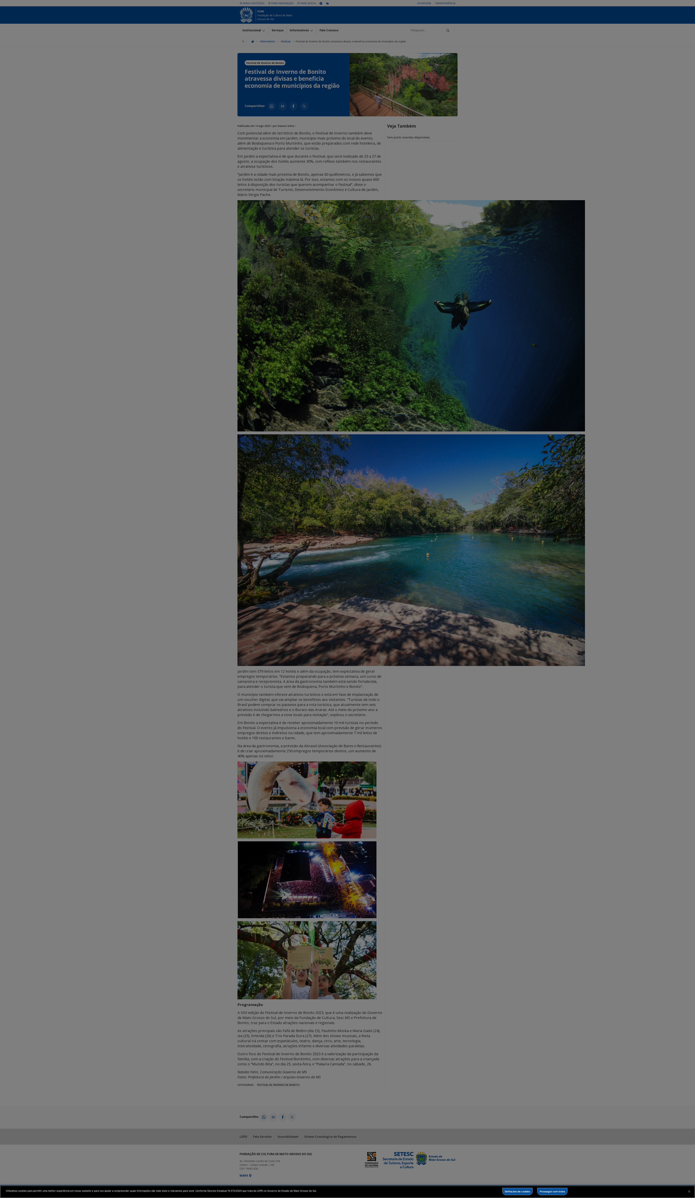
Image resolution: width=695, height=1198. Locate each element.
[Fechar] (689, 1191)
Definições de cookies (517, 1191)
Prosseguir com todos (552, 1191)
